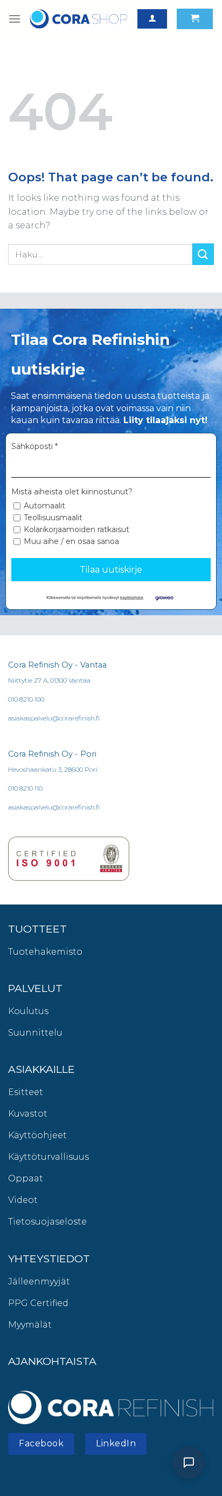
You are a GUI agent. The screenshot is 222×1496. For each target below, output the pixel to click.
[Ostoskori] (195, 19)
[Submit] (203, 253)
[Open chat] (188, 1462)
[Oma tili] (152, 19)
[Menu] (14, 18)
